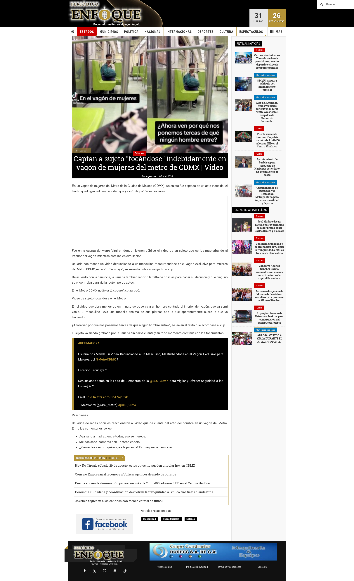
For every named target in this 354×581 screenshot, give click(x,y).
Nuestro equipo (164, 567)
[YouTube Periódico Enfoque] (115, 571)
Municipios (109, 32)
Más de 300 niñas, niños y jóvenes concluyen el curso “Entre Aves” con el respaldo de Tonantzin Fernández (267, 112)
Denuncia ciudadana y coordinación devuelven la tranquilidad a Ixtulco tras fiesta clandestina (144, 492)
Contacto (262, 567)
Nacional (153, 32)
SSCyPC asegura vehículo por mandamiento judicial (267, 85)
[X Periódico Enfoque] (94, 571)
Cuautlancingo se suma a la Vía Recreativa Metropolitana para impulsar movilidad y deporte (267, 195)
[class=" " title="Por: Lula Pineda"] (243, 190)
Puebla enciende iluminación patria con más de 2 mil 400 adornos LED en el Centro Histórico (144, 483)
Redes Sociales (171, 519)
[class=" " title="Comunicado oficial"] (243, 83)
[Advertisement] (150, 222)
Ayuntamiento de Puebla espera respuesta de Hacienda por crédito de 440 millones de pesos (267, 167)
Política (131, 32)
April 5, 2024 (127, 405)
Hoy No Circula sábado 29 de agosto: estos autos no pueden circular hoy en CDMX (135, 465)
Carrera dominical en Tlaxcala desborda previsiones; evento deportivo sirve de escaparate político (267, 61)
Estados (87, 32)
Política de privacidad (197, 567)
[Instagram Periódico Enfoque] (105, 571)
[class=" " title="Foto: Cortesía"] (243, 57)
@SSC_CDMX (159, 381)
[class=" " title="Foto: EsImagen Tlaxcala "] (242, 269)
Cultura (226, 32)
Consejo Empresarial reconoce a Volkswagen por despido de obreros (125, 474)
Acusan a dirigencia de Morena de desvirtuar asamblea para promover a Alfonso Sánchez (269, 295)
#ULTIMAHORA (89, 343)
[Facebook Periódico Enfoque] (85, 571)
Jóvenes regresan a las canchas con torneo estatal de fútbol (119, 501)
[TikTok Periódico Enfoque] (125, 571)
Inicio (72, 31)
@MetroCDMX (106, 359)
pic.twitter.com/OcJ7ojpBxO (108, 397)
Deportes (206, 32)
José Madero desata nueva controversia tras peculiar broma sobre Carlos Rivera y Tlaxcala (269, 226)
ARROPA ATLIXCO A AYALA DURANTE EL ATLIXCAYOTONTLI (269, 338)
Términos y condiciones (229, 567)
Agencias (151, 176)
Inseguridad (149, 519)
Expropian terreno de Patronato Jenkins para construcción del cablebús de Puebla (269, 317)
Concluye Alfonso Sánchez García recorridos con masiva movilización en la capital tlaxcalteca (269, 272)
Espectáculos (251, 32)
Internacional (179, 32)
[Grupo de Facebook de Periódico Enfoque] (104, 521)
